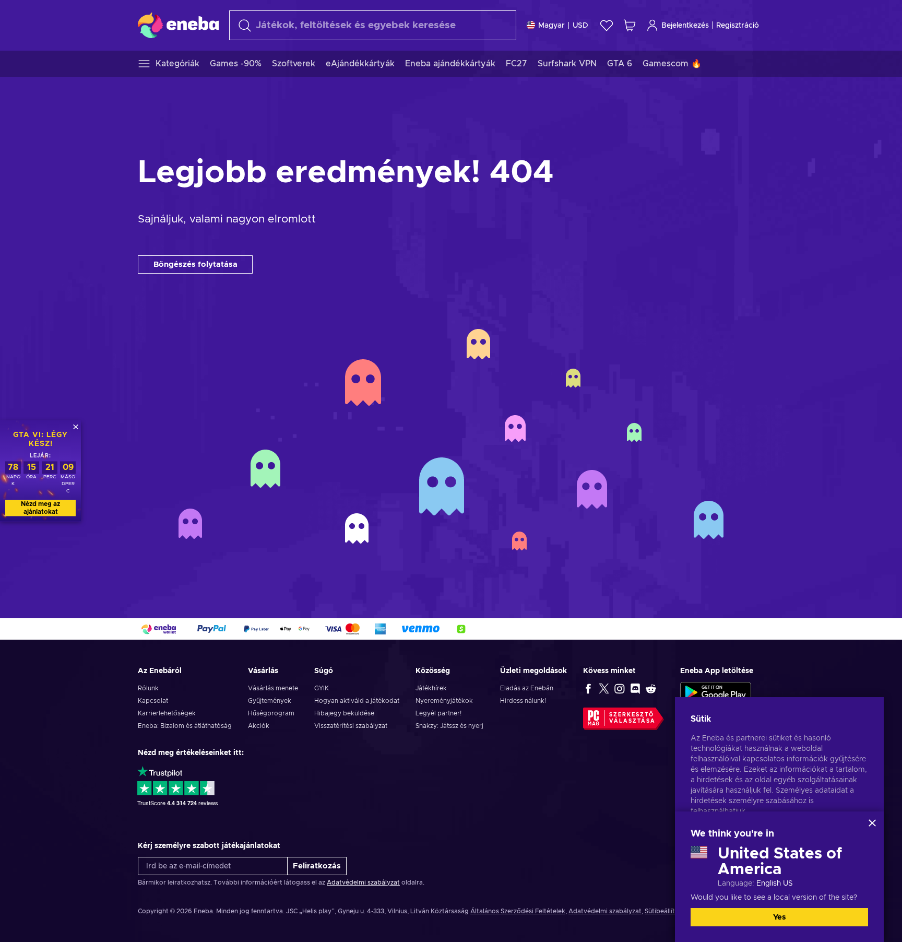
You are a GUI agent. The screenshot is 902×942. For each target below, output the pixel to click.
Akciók (258, 726)
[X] (604, 688)
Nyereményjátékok (444, 701)
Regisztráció (737, 25)
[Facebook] (588, 688)
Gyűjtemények (269, 701)
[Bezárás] (872, 822)
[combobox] (373, 25)
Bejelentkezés (685, 25)
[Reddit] (651, 688)
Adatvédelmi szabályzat (363, 882)
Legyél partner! (438, 713)
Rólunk (148, 688)
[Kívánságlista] (606, 25)
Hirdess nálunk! (523, 701)
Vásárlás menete (273, 688)
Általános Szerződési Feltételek (517, 911)
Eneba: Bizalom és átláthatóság (185, 726)
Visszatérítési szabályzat (350, 726)
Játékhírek (431, 688)
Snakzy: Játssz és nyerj (449, 726)
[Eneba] (178, 25)
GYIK (321, 688)
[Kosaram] (629, 25)
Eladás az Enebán (526, 688)
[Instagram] (619, 688)
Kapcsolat (153, 701)
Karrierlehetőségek (167, 713)
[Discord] (635, 688)
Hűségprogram (271, 713)
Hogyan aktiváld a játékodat (356, 701)
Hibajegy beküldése (344, 713)
